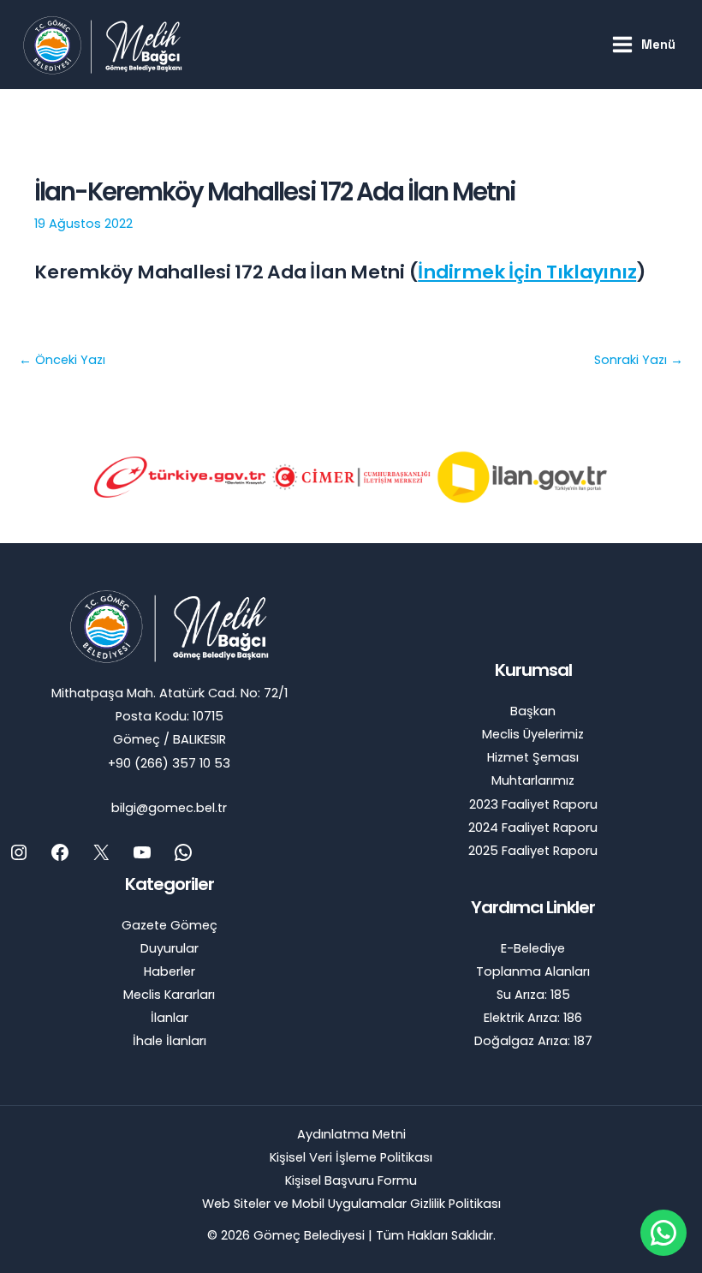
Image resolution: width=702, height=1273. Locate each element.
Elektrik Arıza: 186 (533, 1017)
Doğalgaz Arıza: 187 (533, 1040)
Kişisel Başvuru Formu (351, 1180)
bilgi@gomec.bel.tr (169, 807)
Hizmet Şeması (533, 757)
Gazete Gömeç (169, 925)
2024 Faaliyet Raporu (533, 827)
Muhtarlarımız (532, 780)
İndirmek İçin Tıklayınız (527, 272)
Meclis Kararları (169, 994)
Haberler (169, 971)
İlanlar (169, 1017)
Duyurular (169, 948)
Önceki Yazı (62, 360)
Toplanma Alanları (533, 971)
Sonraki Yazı (638, 360)
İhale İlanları (169, 1040)
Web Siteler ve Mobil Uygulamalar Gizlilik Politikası (351, 1203)
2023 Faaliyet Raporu (533, 804)
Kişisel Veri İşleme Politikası (351, 1157)
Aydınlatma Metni (351, 1134)
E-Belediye (533, 948)
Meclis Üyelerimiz (533, 734)
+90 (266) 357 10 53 (169, 763)
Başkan (533, 711)
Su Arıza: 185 (533, 994)
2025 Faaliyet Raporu (533, 850)
